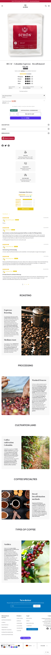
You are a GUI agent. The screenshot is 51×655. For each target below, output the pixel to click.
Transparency (5, 627)
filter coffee (20, 618)
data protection (30, 623)
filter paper (19, 623)
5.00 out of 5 (29, 194)
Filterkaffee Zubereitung (7, 632)
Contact (3, 622)
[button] (2, 6)
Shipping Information (6, 620)
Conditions (29, 625)
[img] (6, 217)
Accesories (19, 625)
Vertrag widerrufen (32, 629)
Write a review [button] (25, 209)
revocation (29, 618)
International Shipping (34, 1)
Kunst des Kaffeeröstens (7, 634)
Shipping (23, 71)
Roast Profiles (5, 624)
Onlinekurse (20, 628)
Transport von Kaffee (6, 629)
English (43, 645)
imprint (27, 620)
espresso (19, 620)
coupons (19, 630)
